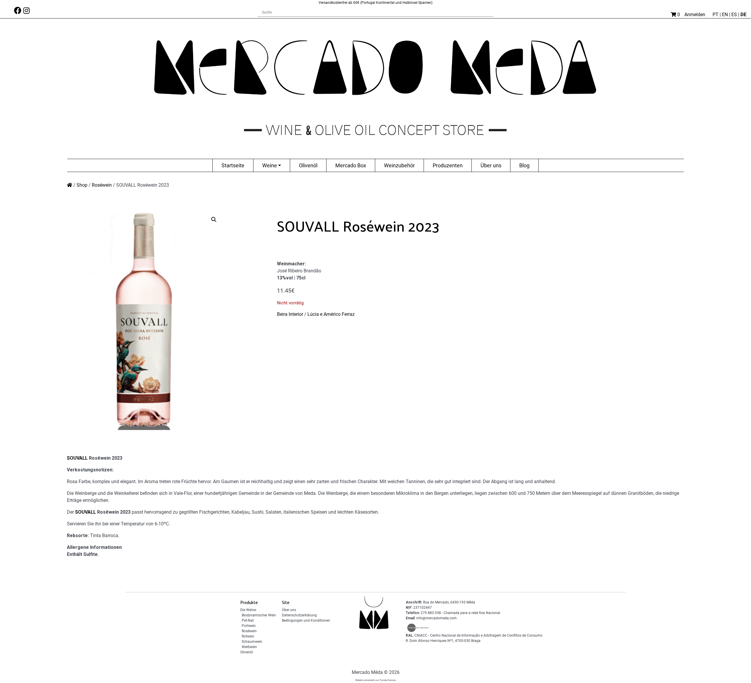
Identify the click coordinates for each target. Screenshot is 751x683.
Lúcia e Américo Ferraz (331, 314)
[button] (214, 219)
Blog (524, 165)
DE (743, 14)
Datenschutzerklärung (299, 615)
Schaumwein (252, 642)
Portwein (249, 626)
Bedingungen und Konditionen (306, 620)
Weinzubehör (399, 165)
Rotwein (248, 636)
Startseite (232, 165)
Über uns (491, 165)
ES (734, 14)
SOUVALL (77, 458)
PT (716, 14)
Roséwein (102, 185)
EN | (726, 14)
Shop (82, 185)
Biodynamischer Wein (259, 615)
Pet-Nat (248, 620)
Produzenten (448, 165)
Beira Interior (290, 314)
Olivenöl (308, 165)
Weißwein (249, 647)
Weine (269, 165)
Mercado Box (350, 165)
